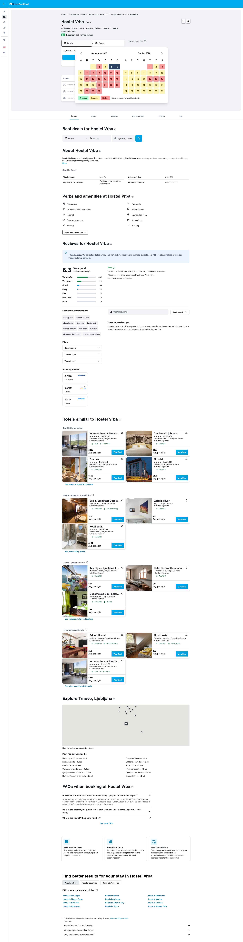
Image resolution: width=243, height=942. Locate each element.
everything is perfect (92, 334)
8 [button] (93, 72)
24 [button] (105, 84)
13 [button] (81, 78)
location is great (82, 317)
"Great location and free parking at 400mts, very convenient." (137, 271)
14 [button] (87, 78)
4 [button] (111, 66)
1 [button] (93, 66)
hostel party (92, 323)
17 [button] (105, 78)
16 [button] (99, 78)
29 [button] (93, 91)
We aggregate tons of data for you (79, 930)
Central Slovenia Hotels (96, 14)
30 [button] (99, 91)
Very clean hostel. (120, 278)
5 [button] (117, 66)
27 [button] (81, 91)
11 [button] (111, 72)
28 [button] (87, 91)
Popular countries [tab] (89, 883)
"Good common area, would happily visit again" (131, 275)
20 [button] (81, 84)
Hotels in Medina (155, 899)
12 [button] (117, 72)
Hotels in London (155, 902)
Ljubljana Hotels (117, 14)
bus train (93, 328)
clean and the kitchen (71, 334)
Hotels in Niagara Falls (157, 906)
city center (80, 323)
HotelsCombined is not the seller (78, 925)
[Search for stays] (4, 16)
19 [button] (117, 78)
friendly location (69, 328)
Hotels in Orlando (112, 899)
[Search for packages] (4, 27)
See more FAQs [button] (106, 823)
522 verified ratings (84, 34)
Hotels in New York (71, 902)
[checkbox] (75, 377)
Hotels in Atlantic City (114, 902)
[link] (79, 484)
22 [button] (93, 84)
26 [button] (117, 84)
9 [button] (99, 72)
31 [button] (162, 91)
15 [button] (93, 78)
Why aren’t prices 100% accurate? (79, 934)
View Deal (118, 452)
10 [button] (105, 72)
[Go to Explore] (4, 32)
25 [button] (111, 84)
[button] (4, 4)
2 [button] (99, 66)
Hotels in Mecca (112, 895)
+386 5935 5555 (68, 31)
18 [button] (111, 78)
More (64, 163)
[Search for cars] (4, 22)
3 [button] (105, 66)
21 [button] (87, 84)
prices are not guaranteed (119, 918)
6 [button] (81, 72)
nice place (83, 328)
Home (63, 14)
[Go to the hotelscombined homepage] (19, 4)
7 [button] (87, 72)
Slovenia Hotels (74, 14)
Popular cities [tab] (70, 883)
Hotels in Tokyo (112, 906)
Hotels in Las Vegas (71, 895)
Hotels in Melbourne (156, 895)
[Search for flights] (4, 11)
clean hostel (68, 323)
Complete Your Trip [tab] (111, 883)
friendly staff (68, 317)
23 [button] (99, 84)
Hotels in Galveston (71, 906)
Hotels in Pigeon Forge (73, 899)
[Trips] (4, 40)
